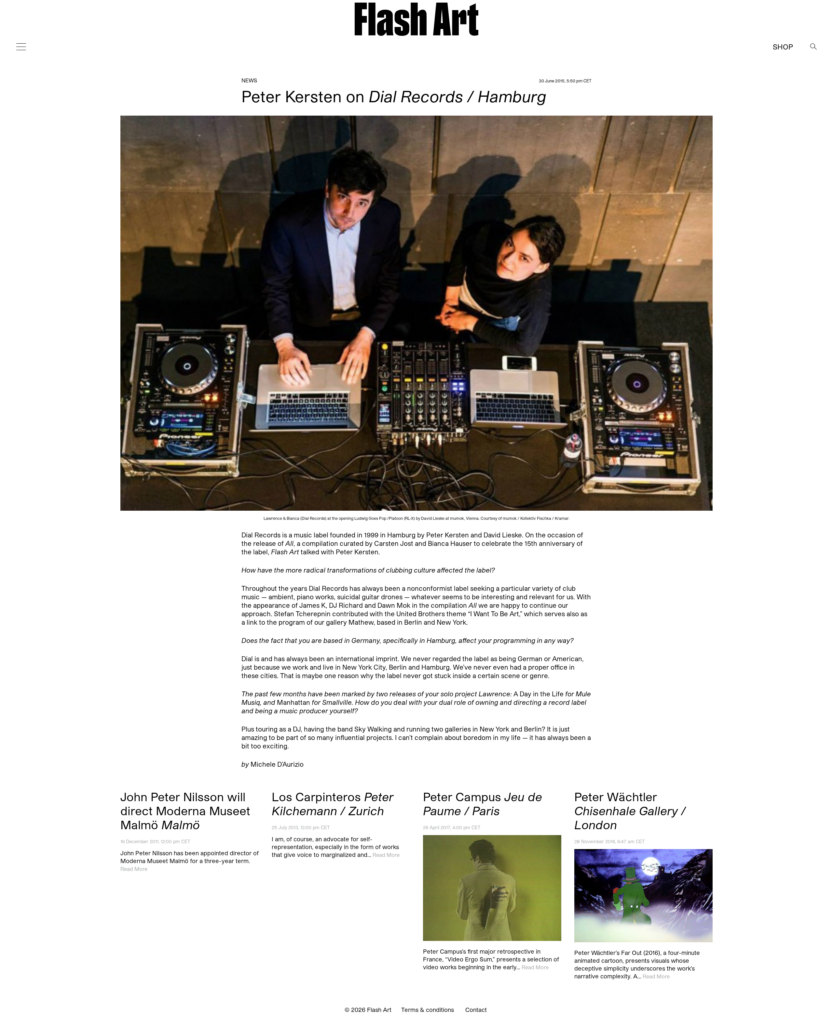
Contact (476, 1009)
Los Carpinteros (332, 803)
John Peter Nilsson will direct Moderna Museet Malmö (185, 810)
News (249, 80)
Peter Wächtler (630, 810)
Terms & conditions (427, 1009)
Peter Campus (482, 803)
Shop (783, 46)
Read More (133, 869)
